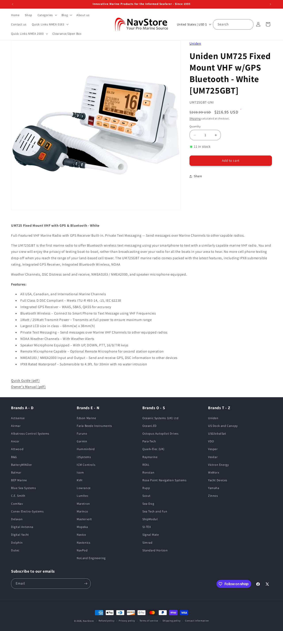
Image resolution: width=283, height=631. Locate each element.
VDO (211, 441)
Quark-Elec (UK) (153, 449)
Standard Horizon (155, 550)
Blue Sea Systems (23, 488)
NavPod (82, 550)
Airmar (16, 426)
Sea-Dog (148, 504)
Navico (81, 535)
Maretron (83, 504)
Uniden (195, 43)
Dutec (15, 550)
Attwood (17, 449)
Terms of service (149, 620)
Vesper (213, 449)
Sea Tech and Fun (154, 511)
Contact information (197, 620)
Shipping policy (172, 620)
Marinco (82, 511)
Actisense (18, 418)
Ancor (15, 441)
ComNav (17, 504)
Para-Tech (149, 441)
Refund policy (106, 620)
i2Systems (84, 457)
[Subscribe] (85, 583)
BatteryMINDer (21, 465)
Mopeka (82, 527)
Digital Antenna (22, 527)
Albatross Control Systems (30, 433)
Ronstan (148, 472)
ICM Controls (86, 465)
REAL (145, 465)
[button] (47, 15)
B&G (14, 457)
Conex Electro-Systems (27, 511)
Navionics (83, 543)
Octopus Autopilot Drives (160, 433)
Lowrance (84, 488)
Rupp (146, 488)
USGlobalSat (217, 433)
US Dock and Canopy (223, 426)
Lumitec (82, 496)
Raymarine (149, 457)
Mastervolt (84, 519)
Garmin (82, 441)
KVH (79, 480)
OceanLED (149, 426)
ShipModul (150, 519)
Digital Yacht (20, 535)
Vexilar (213, 457)
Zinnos (213, 496)
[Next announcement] (270, 4)
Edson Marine (86, 418)
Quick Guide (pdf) (25, 380)
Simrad (147, 543)
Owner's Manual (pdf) (28, 386)
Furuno (82, 433)
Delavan (17, 519)
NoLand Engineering (91, 558)
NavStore (88, 620)
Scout (146, 496)
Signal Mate (150, 535)
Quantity (195, 126)
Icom (80, 472)
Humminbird (86, 449)
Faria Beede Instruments (94, 426)
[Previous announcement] (12, 4)
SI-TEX (146, 527)
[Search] (248, 24)
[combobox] (233, 24)
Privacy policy (127, 620)
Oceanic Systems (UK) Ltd (160, 418)
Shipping (195, 118)
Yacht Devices (217, 480)
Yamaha (213, 488)
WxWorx (213, 472)
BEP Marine (19, 480)
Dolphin (17, 543)
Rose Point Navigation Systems (164, 480)
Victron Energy (218, 465)
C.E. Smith (18, 496)
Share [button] (198, 176)
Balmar (16, 472)
